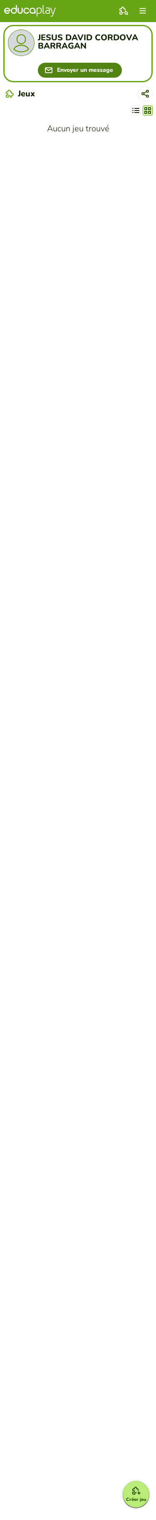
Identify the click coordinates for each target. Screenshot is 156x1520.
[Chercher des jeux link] (123, 11)
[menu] (143, 11)
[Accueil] (30, 11)
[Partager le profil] (145, 93)
